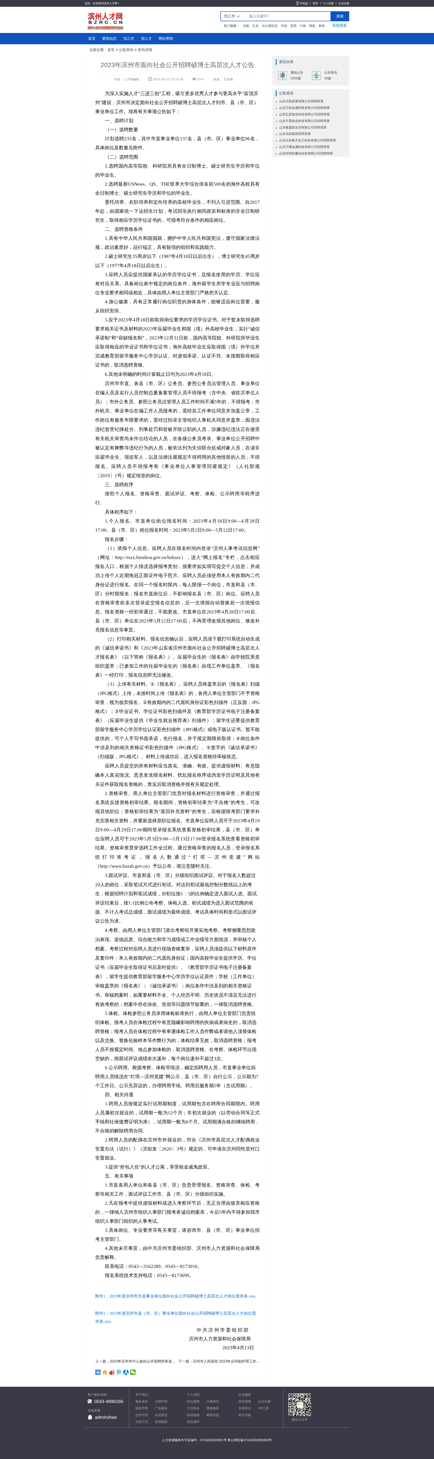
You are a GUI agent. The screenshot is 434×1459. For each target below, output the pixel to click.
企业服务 (244, 1394)
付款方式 (141, 1422)
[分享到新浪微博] (112, 1372)
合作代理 (141, 1415)
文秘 (246, 26)
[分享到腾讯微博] (119, 1372)
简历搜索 (244, 1401)
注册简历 (212, 1401)
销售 (312, 26)
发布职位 (244, 1408)
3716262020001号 (213, 1440)
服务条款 (141, 1401)
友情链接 (161, 1422)
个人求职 (193, 1394)
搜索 (340, 16)
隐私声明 (141, 1408)
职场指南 (193, 1415)
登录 (315, 3)
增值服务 (212, 1408)
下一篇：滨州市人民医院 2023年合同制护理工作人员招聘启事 (219, 1361)
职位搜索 (193, 1401)
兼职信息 (212, 1415)
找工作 (128, 38)
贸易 (293, 26)
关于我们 (141, 1394)
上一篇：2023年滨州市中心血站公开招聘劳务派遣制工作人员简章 (136, 1361)
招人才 (146, 38)
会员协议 (161, 1415)
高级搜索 (339, 25)
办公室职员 (270, 26)
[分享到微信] (133, 1372)
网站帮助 (166, 38)
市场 (284, 26)
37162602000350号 (257, 1440)
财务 (322, 26)
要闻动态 (109, 38)
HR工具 (263, 1408)
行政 (303, 26)
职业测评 (193, 1422)
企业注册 (343, 3)
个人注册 (328, 3)
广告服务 (161, 1408)
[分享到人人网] (126, 1372)
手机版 (304, 3)
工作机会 (193, 1408)
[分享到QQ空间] (105, 1372)
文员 (255, 26)
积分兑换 (244, 1415)
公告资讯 (126, 50)
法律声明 (161, 1401)
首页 (91, 38)
